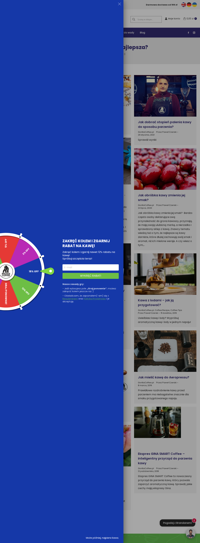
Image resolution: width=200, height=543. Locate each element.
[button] (119, 5)
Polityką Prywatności (95, 298)
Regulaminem (70, 298)
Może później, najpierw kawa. (102, 537)
